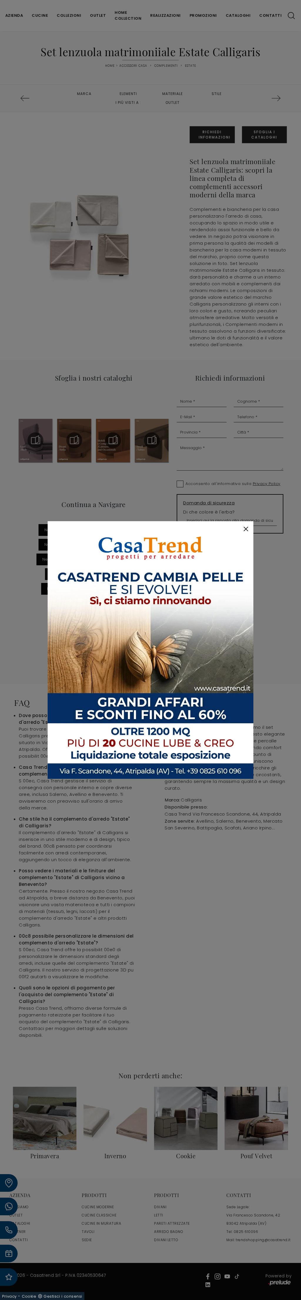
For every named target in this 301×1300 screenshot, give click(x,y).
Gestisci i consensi (63, 1296)
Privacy (9, 1296)
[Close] (245, 529)
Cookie (29, 1296)
